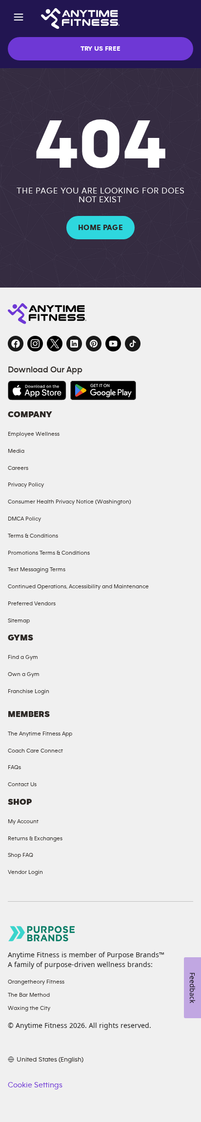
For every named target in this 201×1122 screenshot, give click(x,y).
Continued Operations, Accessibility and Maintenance (78, 586)
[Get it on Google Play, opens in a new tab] (103, 390)
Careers (18, 468)
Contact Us (22, 784)
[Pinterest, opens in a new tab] (93, 343)
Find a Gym (23, 657)
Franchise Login (28, 691)
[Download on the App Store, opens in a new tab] (37, 390)
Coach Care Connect (35, 751)
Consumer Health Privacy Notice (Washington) (69, 501)
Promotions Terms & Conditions (49, 553)
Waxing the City (29, 1008)
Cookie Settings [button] (35, 1085)
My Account (23, 821)
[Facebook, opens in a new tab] (15, 343)
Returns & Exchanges (35, 838)
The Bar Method (29, 995)
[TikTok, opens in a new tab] (133, 343)
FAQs (14, 767)
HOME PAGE (100, 228)
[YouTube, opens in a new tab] (113, 343)
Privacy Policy (26, 484)
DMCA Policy (24, 519)
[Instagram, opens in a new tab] (35, 343)
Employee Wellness (34, 434)
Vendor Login (25, 872)
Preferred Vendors (32, 603)
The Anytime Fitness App (40, 733)
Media (16, 451)
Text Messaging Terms (36, 569)
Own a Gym (24, 674)
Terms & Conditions (33, 536)
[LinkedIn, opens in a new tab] (74, 343)
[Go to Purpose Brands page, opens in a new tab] (42, 933)
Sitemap (19, 620)
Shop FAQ (20, 855)
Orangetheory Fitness (36, 982)
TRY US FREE (100, 48)
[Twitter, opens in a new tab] (54, 343)
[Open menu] (18, 19)
